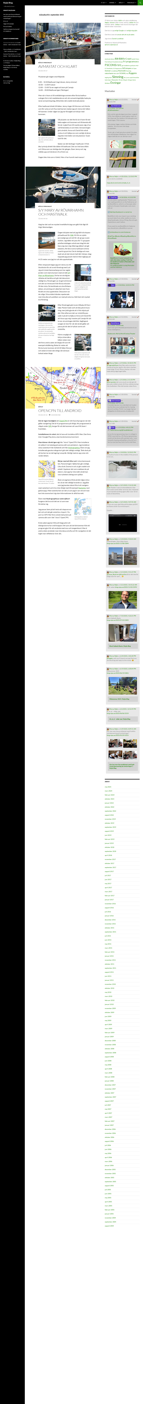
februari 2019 (109, 839)
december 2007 (110, 1085)
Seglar (107, 22)
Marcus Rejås (113, 99)
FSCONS (110, 65)
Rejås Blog (8, 2)
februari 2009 (109, 1032)
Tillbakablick (114, 80)
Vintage (130, 80)
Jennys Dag (6, 83)
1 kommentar (55, 415)
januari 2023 (109, 803)
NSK (72, 235)
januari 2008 (109, 1081)
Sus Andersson (116, 106)
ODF (117, 73)
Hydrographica (74, 448)
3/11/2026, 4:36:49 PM (115, 325)
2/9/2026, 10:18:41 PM (128, 363)
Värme (134, 80)
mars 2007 (108, 1117)
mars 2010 (108, 996)
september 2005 (110, 1181)
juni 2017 (108, 879)
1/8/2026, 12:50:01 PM (128, 452)
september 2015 (110, 932)
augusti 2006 (109, 1141)
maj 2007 (108, 1109)
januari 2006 (109, 1165)
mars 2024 (108, 791)
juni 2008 (108, 1061)
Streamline (136, 77)
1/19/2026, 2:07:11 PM (115, 403)
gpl (122, 65)
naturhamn (109, 73)
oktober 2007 (109, 1093)
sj (126, 77)
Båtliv (121, 2)
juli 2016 (108, 912)
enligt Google (119, 30)
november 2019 (110, 819)
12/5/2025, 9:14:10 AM (128, 485)
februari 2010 (109, 1000)
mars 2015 (108, 948)
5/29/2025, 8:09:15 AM (128, 729)
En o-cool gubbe (8, 81)
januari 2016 (109, 916)
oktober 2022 (109, 807)
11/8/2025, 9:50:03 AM (128, 539)
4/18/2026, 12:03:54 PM (126, 285)
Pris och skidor (7, 26)
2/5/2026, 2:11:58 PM (127, 380)
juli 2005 (108, 1190)
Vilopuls (125, 80)
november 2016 (110, 904)
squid (131, 77)
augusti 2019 (109, 831)
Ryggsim (133, 73)
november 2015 (110, 924)
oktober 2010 (109, 988)
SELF (110, 77)
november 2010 (110, 984)
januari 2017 (109, 900)
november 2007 (110, 1089)
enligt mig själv (132, 30)
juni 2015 (108, 940)
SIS (124, 77)
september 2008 (110, 1053)
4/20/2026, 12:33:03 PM (128, 176)
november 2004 (110, 1218)
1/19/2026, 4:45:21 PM (125, 427)
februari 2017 (109, 896)
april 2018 (108, 855)
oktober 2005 (109, 1177)
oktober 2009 (109, 1012)
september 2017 (110, 867)
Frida (112, 427)
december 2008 (110, 1041)
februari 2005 (109, 1210)
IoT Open (134, 68)
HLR (137, 65)
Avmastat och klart (57, 66)
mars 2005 (108, 1206)
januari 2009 (109, 1036)
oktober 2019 (109, 823)
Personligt (131, 2)
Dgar (112, 285)
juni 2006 (108, 1149)
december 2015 (110, 920)
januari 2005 (109, 1214)
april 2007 (108, 1113)
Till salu (121, 80)
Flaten (137, 59)
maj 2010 (108, 992)
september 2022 (110, 811)
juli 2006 (108, 1145)
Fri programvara (131, 61)
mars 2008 (108, 1073)
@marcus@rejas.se (111, 45)
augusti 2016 (109, 908)
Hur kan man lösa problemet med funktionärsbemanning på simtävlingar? (12, 16)
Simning (111, 2)
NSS (115, 73)
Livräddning (114, 71)
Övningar (115, 82)
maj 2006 (108, 1153)
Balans (113, 59)
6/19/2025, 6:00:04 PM (128, 669)
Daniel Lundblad (117, 38)
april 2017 (108, 887)
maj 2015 (108, 944)
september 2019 (110, 827)
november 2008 (110, 1045)
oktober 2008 (109, 1049)
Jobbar (117, 24)
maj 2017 (108, 883)
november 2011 (110, 960)
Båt (117, 58)
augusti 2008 (109, 1057)
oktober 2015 (109, 928)
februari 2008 (109, 1077)
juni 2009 (108, 1016)
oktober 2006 (109, 1137)
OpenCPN (63, 421)
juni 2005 (108, 1194)
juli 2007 (108, 1105)
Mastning (128, 71)
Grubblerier (127, 65)
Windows (107, 83)
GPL (50, 426)
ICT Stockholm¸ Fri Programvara (113, 68)
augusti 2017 (109, 871)
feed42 (133, 59)
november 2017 (110, 859)
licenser (108, 71)
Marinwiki (122, 71)
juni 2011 (108, 976)
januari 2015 (109, 956)
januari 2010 (109, 1004)
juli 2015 (108, 936)
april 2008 (108, 1069)
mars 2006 (108, 1161)
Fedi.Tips (114, 197)
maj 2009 (108, 1020)
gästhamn (133, 65)
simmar (112, 22)
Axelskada (107, 59)
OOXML (122, 73)
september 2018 (110, 851)
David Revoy (115, 323)
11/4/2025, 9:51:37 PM (128, 572)
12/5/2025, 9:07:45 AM (128, 502)
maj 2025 (108, 787)
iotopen (128, 68)
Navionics (82, 488)
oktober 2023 (109, 799)
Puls (127, 73)
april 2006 (108, 1157)
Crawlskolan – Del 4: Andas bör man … (12, 44)
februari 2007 (109, 1121)
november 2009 (110, 1008)
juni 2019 (108, 835)
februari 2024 (109, 795)
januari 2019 (109, 843)
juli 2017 (108, 875)
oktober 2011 (109, 964)
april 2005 (108, 1202)
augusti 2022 (109, 815)
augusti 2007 (109, 1101)
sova (128, 77)
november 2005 (110, 1173)
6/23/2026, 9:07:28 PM (115, 108)
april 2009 (108, 1024)
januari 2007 (109, 1125)
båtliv (120, 20)
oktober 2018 (109, 847)
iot (123, 68)
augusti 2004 (109, 1226)
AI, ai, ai (5, 21)
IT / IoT (103, 2)
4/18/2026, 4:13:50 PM (128, 197)
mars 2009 (108, 1028)
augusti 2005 (109, 1186)
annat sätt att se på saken (125, 34)
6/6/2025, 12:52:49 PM (128, 709)
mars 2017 (108, 891)
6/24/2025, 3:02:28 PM (128, 656)
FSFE (119, 65)
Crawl (128, 58)
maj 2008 (108, 1065)
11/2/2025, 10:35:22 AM (128, 585)
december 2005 (110, 1169)
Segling (107, 77)
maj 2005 (108, 1198)
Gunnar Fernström (8, 54)
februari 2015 (109, 952)
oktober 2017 (109, 863)
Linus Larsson (115, 400)
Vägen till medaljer (8, 24)
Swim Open (108, 80)
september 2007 (110, 1097)
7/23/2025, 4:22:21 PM (128, 616)
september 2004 (110, 1222)
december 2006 (110, 1129)
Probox (7, 63)
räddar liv (132, 22)
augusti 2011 (109, 972)
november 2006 (110, 1133)
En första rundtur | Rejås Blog (11, 61)
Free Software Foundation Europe (114, 62)
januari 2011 (109, 980)
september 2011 (110, 968)
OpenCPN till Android (59, 410)
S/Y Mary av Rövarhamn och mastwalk (61, 212)
